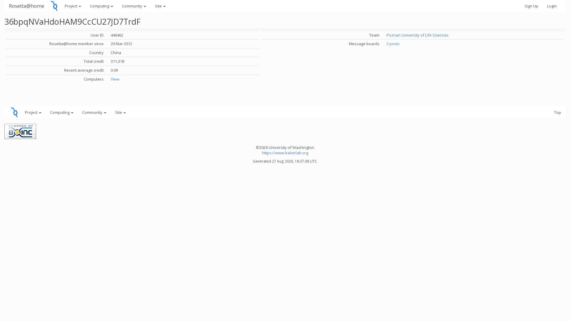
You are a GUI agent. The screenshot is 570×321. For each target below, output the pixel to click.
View (115, 79)
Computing (100, 6)
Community (132, 6)
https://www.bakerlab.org (285, 152)
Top (557, 112)
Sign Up (531, 6)
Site (159, 6)
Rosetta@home (26, 5)
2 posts (393, 43)
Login (552, 6)
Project (71, 6)
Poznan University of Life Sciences (418, 35)
